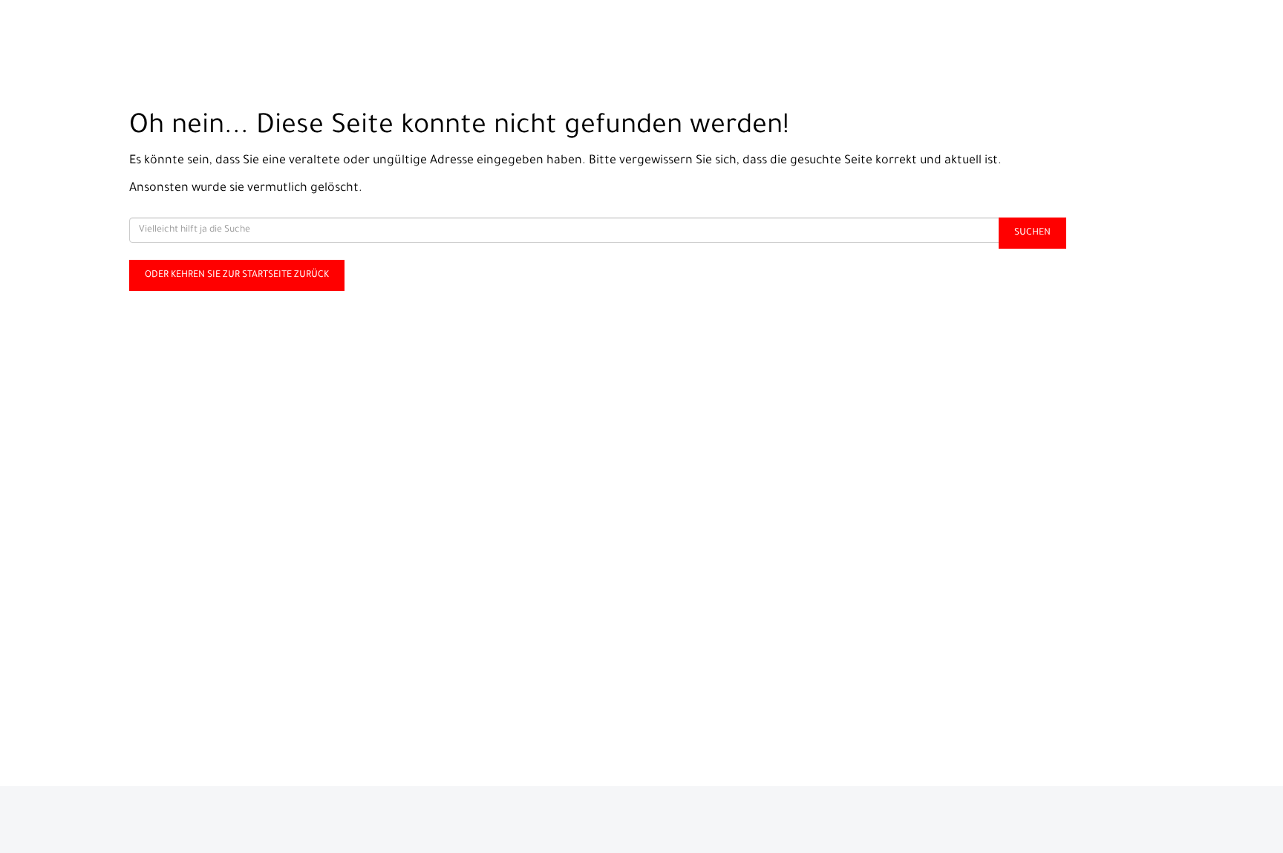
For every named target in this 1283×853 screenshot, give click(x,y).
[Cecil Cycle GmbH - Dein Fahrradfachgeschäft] (267, 34)
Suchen (1032, 233)
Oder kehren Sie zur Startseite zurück (237, 275)
